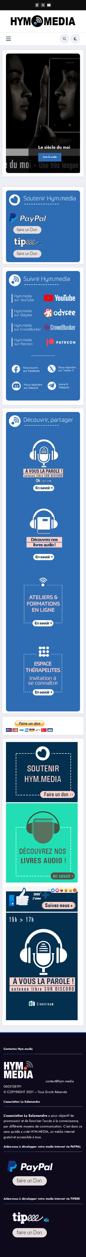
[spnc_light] (75, 38)
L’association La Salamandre (25, 1115)
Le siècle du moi (54, 147)
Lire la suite (50, 157)
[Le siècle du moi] (43, 113)
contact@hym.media (60, 1081)
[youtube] (49, 5)
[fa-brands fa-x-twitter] (43, 5)
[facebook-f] (37, 5)
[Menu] (8, 39)
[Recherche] (64, 38)
